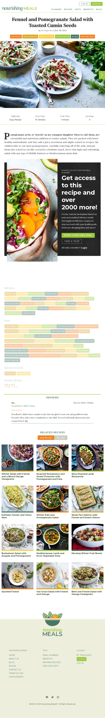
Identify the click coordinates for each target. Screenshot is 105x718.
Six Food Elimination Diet (16, 355)
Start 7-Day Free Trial (78, 235)
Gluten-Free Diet (43, 336)
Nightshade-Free (13, 313)
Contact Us (15, 670)
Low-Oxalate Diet (37, 351)
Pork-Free (49, 304)
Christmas (10, 374)
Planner (56, 9)
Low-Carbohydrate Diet (16, 351)
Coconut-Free (56, 308)
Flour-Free (22, 294)
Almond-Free (65, 294)
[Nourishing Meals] (19, 8)
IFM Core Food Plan (44, 341)
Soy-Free (89, 299)
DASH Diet (84, 331)
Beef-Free (60, 304)
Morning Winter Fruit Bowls (87, 553)
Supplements (16, 677)
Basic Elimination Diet (39, 331)
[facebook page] (47, 697)
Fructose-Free (58, 331)
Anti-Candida (11, 326)
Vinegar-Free (66, 299)
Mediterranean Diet (55, 351)
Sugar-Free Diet (68, 355)
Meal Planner (50, 655)
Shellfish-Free (12, 304)
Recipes (68, 9)
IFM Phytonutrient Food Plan (38, 346)
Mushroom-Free (36, 294)
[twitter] (52, 697)
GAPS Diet (29, 336)
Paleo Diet (70, 351)
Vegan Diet (82, 355)
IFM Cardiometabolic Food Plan (19, 341)
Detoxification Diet (14, 336)
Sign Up (97, 4)
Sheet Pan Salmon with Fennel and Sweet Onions (86, 516)
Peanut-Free (24, 299)
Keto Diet (78, 346)
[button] (102, 75)
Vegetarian (94, 355)
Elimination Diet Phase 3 (30, 326)
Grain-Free (10, 308)
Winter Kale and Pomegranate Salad (47, 516)
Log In (84, 4)
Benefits (88, 9)
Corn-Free (43, 308)
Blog (99, 9)
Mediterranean (30, 37)
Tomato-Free (28, 313)
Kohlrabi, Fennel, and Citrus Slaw (17, 516)
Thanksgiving (24, 374)
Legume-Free (82, 304)
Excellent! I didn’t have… (24, 406)
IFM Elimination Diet (84, 341)
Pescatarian (82, 351)
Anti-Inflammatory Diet (87, 326)
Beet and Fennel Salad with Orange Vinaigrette (87, 592)
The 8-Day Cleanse (65, 326)
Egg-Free (21, 308)
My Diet (60, 437)
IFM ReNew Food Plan (63, 346)
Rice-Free (39, 304)
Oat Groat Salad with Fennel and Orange (52, 592)
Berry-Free (10, 294)
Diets (78, 9)
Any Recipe (46, 437)
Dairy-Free (31, 308)
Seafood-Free (27, 304)
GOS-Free (24, 331)
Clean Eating (72, 331)
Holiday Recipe (62, 37)
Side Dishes (16, 37)
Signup (81, 659)
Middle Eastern (47, 37)
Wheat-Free (70, 308)
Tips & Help (86, 655)
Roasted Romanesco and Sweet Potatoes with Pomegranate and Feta (50, 476)
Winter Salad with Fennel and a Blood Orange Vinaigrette (16, 476)
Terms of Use (16, 673)
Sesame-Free (52, 299)
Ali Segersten (47, 30)
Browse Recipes (52, 662)
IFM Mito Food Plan (14, 346)
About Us (14, 659)
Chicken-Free (11, 299)
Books (12, 666)
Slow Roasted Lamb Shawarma (83, 475)
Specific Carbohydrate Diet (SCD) (45, 355)
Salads (75, 37)
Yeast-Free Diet (12, 360)
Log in (80, 663)
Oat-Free (71, 304)
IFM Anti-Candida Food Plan (64, 336)
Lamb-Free (78, 299)
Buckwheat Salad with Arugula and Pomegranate (16, 554)
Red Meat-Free (38, 299)
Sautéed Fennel (10, 591)
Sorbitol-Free (49, 326)
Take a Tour (71, 241)
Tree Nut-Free (83, 308)
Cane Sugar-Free (80, 294)
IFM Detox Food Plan (64, 341)
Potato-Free (51, 294)
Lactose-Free (11, 331)
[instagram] (58, 697)
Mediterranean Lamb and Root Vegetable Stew (50, 554)
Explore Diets (50, 666)
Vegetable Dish (87, 37)
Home (12, 655)
